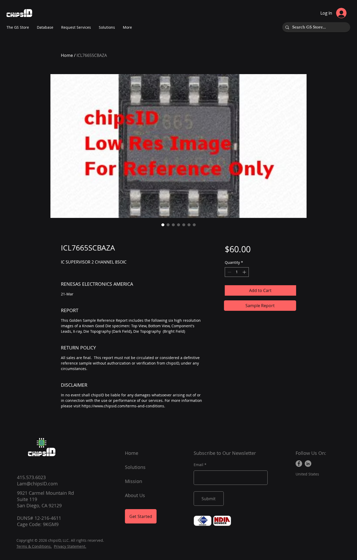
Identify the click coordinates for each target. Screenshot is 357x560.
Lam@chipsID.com (37, 483)
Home (67, 55)
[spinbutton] (236, 272)
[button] (127, 27)
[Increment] (244, 272)
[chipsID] (42, 443)
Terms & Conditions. (34, 546)
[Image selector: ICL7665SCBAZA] (162, 224)
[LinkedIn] (308, 463)
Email (198, 465)
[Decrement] (229, 272)
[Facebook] (299, 463)
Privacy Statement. (70, 546)
